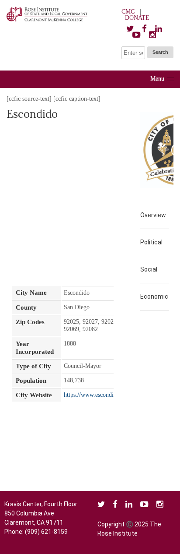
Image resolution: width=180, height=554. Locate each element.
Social (148, 269)
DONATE (137, 17)
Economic (154, 296)
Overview (153, 215)
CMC (128, 11)
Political (151, 242)
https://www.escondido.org (97, 395)
